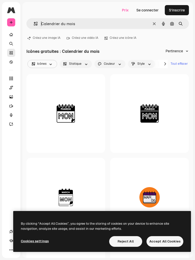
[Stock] (11, 53)
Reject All (126, 241)
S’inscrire (177, 10)
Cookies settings (35, 241)
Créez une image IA (46, 38)
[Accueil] (11, 34)
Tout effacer (179, 64)
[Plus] (11, 250)
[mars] (65, 113)
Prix (125, 10)
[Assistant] (11, 124)
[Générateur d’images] (11, 97)
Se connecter (147, 10)
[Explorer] (11, 62)
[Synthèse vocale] (11, 115)
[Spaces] (11, 88)
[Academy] (11, 241)
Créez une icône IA (123, 38)
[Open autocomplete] (34, 24)
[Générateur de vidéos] (11, 106)
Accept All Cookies (165, 241)
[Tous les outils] (11, 78)
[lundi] (65, 197)
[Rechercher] (11, 44)
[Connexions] (11, 232)
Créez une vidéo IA (85, 38)
